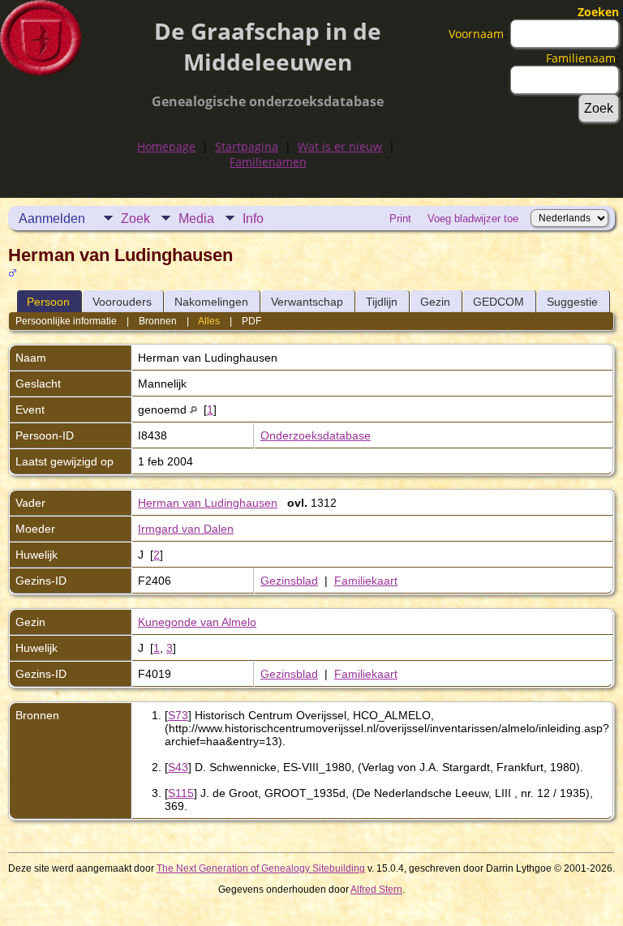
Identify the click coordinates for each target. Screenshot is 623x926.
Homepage (166, 146)
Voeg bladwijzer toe (473, 218)
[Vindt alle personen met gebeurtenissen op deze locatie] (193, 409)
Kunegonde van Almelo (197, 621)
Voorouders (122, 301)
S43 (178, 767)
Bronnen (158, 321)
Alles (209, 321)
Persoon (48, 301)
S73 (178, 715)
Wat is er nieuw (340, 146)
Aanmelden (52, 218)
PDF (251, 321)
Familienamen (268, 161)
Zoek (135, 218)
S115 (181, 793)
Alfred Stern (376, 889)
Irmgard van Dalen (186, 528)
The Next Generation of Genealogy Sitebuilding (261, 868)
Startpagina (246, 146)
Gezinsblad (289, 580)
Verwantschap (307, 301)
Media (196, 218)
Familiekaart (365, 580)
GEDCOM (498, 301)
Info (253, 218)
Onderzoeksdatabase (315, 435)
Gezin (435, 301)
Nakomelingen (211, 301)
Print (400, 218)
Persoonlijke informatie (66, 321)
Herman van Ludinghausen (207, 502)
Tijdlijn (381, 301)
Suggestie (572, 301)
